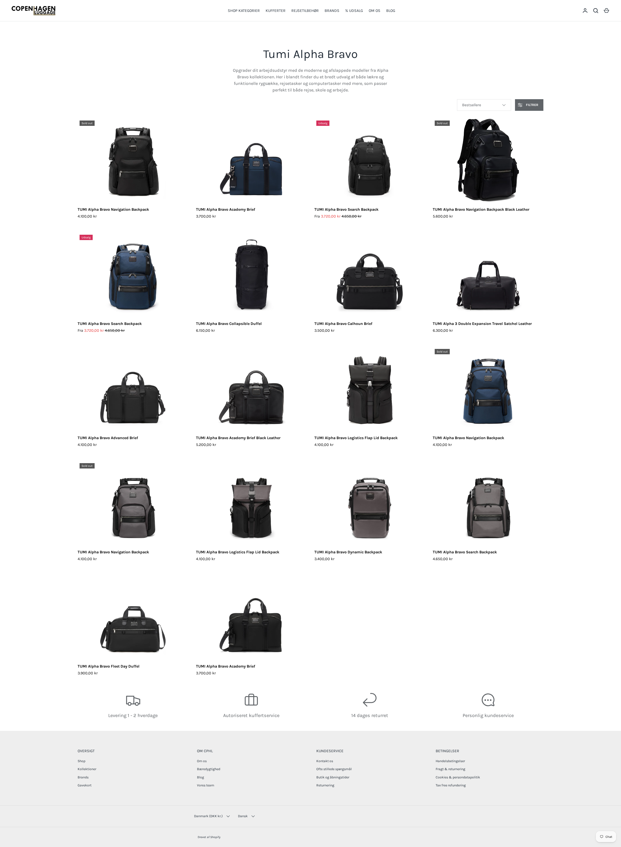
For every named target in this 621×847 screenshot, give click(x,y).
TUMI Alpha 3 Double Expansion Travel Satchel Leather (482, 323)
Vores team (205, 785)
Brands (83, 777)
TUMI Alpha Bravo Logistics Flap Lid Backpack (356, 438)
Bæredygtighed (208, 769)
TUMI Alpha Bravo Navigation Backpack (113, 209)
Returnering (325, 785)
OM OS (374, 10)
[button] (606, 10)
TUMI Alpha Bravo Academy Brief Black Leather (238, 438)
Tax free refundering (451, 785)
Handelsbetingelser (450, 761)
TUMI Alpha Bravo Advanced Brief (108, 438)
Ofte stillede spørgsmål (334, 769)
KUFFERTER (276, 10)
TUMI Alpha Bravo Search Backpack (346, 209)
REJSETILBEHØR (305, 10)
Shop (81, 761)
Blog (200, 777)
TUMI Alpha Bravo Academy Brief (225, 209)
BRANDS (332, 10)
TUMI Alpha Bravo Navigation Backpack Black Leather (481, 209)
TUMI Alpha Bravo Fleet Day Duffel (108, 666)
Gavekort (84, 785)
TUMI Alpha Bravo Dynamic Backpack (348, 552)
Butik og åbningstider (332, 777)
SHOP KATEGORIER (244, 10)
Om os (202, 761)
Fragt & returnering (450, 769)
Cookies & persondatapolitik (458, 777)
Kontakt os (324, 761)
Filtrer (531, 105)
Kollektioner (87, 769)
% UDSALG (354, 10)
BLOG (390, 10)
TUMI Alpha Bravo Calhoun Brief (343, 323)
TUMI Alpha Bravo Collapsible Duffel (229, 323)
